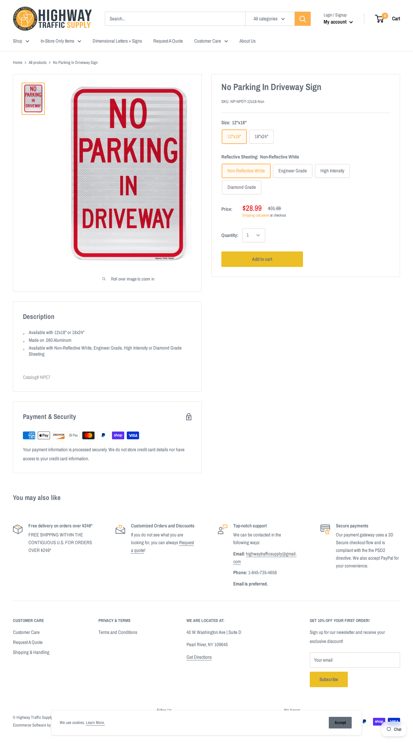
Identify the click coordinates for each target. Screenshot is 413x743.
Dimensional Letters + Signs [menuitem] (117, 40)
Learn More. (95, 722)
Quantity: (229, 235)
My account (336, 21)
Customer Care (26, 632)
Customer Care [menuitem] (207, 40)
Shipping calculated (255, 215)
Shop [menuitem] (17, 40)
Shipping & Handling (31, 652)
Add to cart (262, 259)
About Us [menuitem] (247, 40)
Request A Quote (28, 642)
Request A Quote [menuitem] (168, 40)
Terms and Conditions (117, 632)
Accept (340, 722)
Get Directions (199, 657)
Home (17, 62)
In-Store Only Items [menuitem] (57, 40)
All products (37, 62)
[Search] (303, 19)
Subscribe (328, 679)
